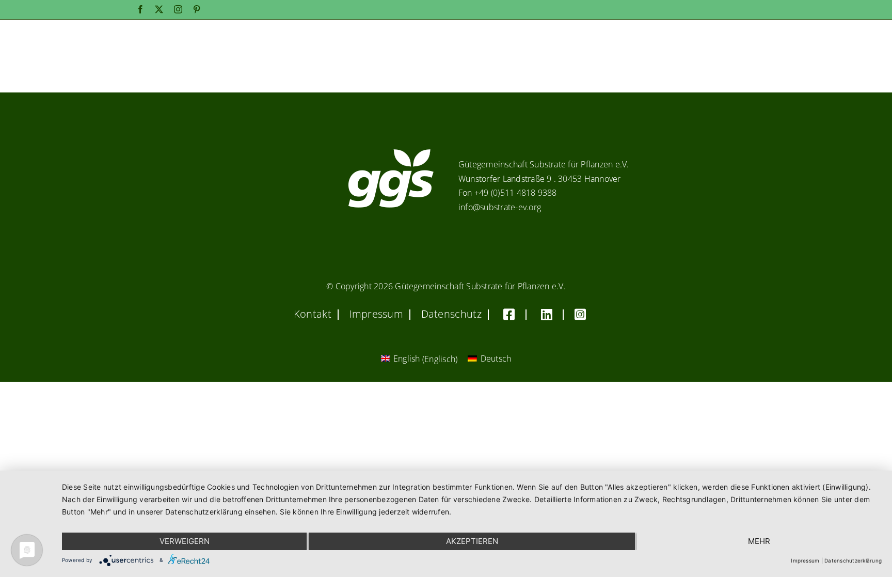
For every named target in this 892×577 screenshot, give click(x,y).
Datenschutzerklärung (853, 560)
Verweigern (185, 541)
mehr (759, 541)
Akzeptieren (472, 541)
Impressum (805, 560)
